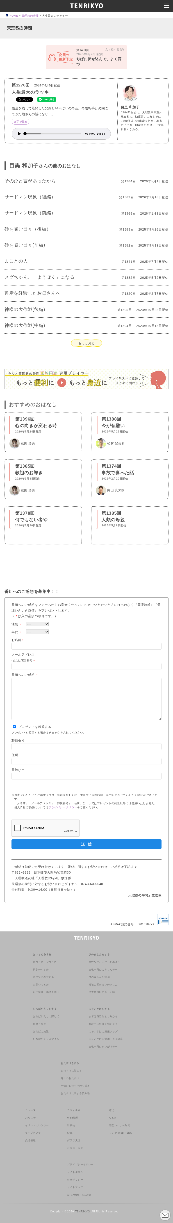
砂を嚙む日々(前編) (25, 244)
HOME (13, 15)
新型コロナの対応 (119, 1125)
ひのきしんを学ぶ (99, 977)
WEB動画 (72, 1117)
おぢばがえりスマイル (46, 1038)
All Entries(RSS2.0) (79, 1195)
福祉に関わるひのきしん (103, 984)
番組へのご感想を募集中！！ (32, 591)
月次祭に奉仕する (43, 977)
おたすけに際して (71, 1070)
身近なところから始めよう (104, 961)
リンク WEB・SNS (120, 1132)
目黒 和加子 (130, 107)
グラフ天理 (73, 1140)
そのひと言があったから (30, 180)
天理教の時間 (30, 15)
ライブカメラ (33, 1132)
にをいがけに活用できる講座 (106, 1038)
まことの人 (16, 260)
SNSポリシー (75, 1179)
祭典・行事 (39, 1023)
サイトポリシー (76, 1172)
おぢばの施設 (41, 1031)
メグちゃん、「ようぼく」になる (40, 277)
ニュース (30, 1110)
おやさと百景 (75, 1148)
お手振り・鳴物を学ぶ (46, 992)
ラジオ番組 (73, 1110)
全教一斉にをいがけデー (103, 1046)
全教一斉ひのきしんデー (103, 969)
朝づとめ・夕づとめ (45, 961)
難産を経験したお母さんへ (32, 293)
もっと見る (86, 343)
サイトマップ (75, 1187)
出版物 (71, 1125)
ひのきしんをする (99, 954)
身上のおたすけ (70, 1078)
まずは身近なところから (103, 1016)
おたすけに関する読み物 (75, 1093)
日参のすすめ (41, 969)
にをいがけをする (99, 1008)
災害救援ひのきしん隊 (102, 992)
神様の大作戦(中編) (25, 325)
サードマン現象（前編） (30, 212)
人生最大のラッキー (33, 92)
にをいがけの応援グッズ (103, 1031)
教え (111, 1110)
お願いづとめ (41, 984)
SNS (70, 1132)
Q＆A (112, 1117)
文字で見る (20, 121)
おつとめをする (42, 954)
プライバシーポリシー (62, 807)
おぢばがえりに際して (46, 1016)
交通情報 (30, 1140)
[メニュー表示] (167, 5)
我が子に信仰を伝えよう (103, 1023)
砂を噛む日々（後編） (28, 228)
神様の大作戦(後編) (25, 309)
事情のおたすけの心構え (75, 1085)
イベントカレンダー (37, 1125)
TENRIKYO (82, 1211)
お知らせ (30, 1117)
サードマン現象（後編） (30, 196)
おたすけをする (70, 1063)
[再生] (19, 133)
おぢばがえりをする (45, 1008)
